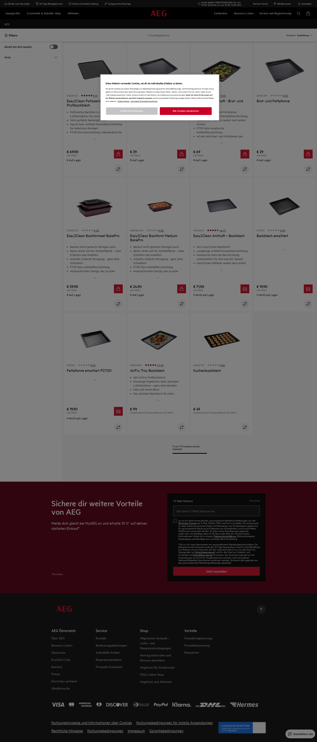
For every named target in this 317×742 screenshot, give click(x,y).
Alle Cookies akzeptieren (186, 111)
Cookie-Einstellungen (131, 111)
